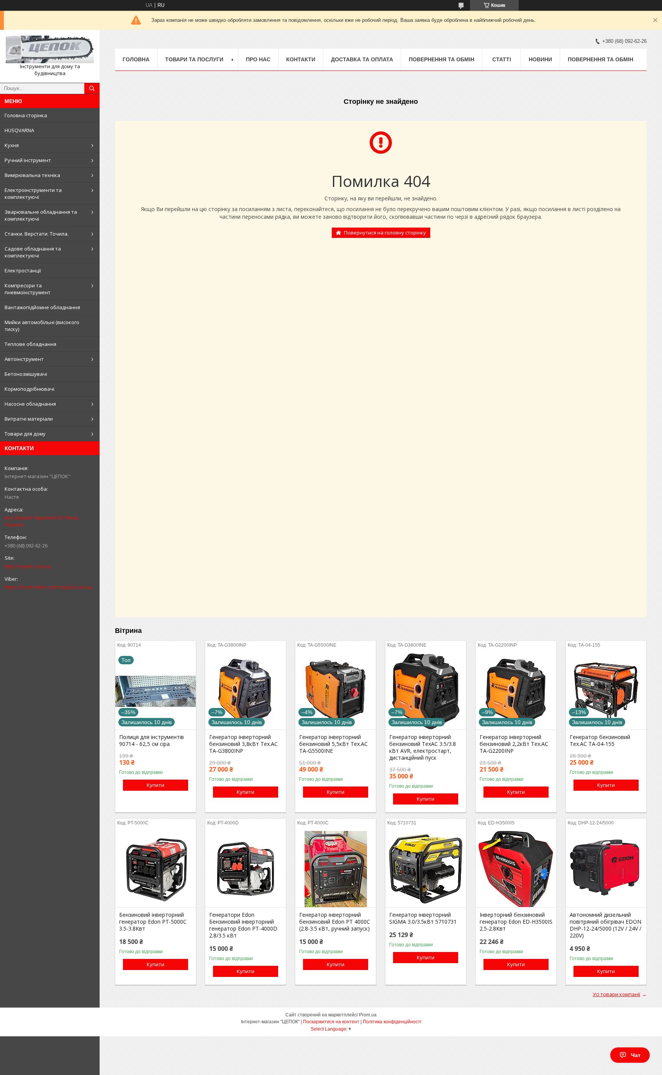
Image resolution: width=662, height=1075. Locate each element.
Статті (501, 59)
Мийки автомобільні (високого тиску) (42, 326)
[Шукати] (92, 88)
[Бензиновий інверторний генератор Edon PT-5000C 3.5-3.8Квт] (155, 869)
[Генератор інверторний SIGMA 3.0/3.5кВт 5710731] (425, 869)
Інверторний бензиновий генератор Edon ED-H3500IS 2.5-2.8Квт (516, 921)
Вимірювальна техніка (32, 175)
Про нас (258, 59)
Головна (136, 59)
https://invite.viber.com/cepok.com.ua (48, 586)
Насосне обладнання (30, 403)
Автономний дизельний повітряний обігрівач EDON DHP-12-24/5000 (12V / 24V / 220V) (605, 925)
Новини (540, 59)
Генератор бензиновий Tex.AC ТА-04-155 (600, 740)
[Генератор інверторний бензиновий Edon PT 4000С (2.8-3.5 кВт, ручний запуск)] (335, 869)
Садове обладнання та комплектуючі (33, 252)
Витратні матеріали (29, 418)
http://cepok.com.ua (28, 566)
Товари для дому (25, 433)
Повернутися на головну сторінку (385, 232)
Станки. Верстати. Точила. (37, 233)
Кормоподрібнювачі (29, 388)
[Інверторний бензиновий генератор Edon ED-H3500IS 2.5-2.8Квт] (516, 869)
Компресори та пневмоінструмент (28, 289)
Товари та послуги (194, 59)
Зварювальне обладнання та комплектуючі (41, 215)
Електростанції (23, 270)
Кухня (12, 145)
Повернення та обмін (441, 59)
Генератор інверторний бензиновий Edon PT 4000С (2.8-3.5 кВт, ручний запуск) (334, 921)
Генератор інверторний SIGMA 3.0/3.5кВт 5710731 (423, 918)
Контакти (300, 59)
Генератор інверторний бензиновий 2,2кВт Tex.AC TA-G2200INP (514, 744)
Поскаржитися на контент (331, 1021)
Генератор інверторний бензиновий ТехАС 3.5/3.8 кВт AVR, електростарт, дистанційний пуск (422, 747)
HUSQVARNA (19, 130)
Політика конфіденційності (392, 1021)
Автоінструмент (24, 359)
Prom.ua (368, 1015)
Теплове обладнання (30, 344)
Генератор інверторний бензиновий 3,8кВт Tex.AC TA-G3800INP (243, 744)
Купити (155, 785)
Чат (636, 1055)
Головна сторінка (26, 115)
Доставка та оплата (362, 59)
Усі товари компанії (616, 994)
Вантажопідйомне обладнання (42, 307)
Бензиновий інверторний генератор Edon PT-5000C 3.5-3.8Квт (153, 921)
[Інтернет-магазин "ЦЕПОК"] (50, 49)
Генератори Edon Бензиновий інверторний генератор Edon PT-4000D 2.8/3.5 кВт (243, 925)
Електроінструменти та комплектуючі (33, 193)
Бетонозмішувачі (26, 373)
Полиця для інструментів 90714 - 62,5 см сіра (151, 740)
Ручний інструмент (28, 160)
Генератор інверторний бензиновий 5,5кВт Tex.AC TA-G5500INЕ (333, 744)
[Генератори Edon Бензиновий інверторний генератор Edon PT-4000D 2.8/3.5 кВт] (245, 869)
